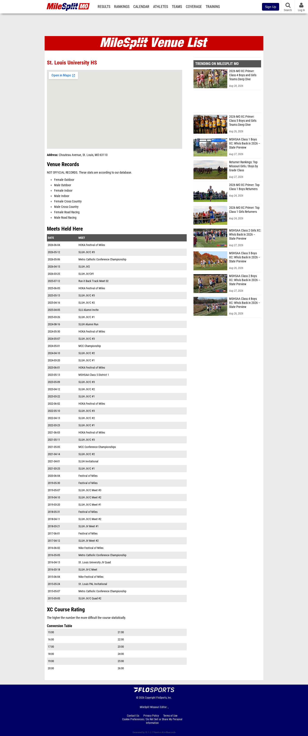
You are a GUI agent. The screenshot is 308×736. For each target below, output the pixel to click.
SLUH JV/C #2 (86, 302)
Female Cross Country (68, 201)
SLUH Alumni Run (88, 324)
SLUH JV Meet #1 (88, 526)
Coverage (194, 7)
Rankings (121, 7)
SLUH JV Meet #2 (88, 540)
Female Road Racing (67, 212)
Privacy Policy (151, 715)
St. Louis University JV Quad (94, 562)
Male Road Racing (65, 218)
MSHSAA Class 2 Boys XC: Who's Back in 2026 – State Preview (244, 280)
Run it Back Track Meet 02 (93, 281)
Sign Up (270, 7)
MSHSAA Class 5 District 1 (93, 374)
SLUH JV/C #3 (86, 252)
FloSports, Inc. (164, 697)
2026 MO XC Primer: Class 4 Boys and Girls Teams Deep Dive (242, 75)
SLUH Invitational (88, 461)
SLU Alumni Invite (88, 310)
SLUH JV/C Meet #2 (89, 497)
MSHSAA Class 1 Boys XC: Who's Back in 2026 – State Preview (244, 143)
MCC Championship (89, 346)
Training (213, 7)
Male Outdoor (62, 185)
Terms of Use (170, 715)
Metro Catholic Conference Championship (102, 259)
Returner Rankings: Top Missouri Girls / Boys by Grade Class (243, 166)
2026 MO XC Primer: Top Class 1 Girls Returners (244, 210)
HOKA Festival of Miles (91, 245)
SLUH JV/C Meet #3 (89, 490)
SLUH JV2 (84, 266)
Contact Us (133, 715)
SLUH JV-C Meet (87, 569)
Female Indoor (63, 191)
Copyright (150, 697)
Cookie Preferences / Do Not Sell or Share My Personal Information (152, 721)
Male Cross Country (66, 207)
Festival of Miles (88, 475)
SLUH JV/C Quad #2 (89, 598)
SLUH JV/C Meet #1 (89, 504)
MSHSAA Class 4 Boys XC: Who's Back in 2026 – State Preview (244, 303)
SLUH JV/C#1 (86, 273)
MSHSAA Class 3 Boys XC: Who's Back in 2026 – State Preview (244, 257)
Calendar (141, 7)
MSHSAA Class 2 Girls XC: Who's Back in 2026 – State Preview (245, 235)
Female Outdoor (64, 180)
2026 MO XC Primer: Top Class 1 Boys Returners (244, 187)
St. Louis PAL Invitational (92, 584)
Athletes (160, 7)
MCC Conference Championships (97, 447)
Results (104, 7)
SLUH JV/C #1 (86, 317)
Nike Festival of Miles (90, 548)
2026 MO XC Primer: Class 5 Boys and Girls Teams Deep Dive (242, 121)
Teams (177, 7)
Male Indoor (61, 196)
